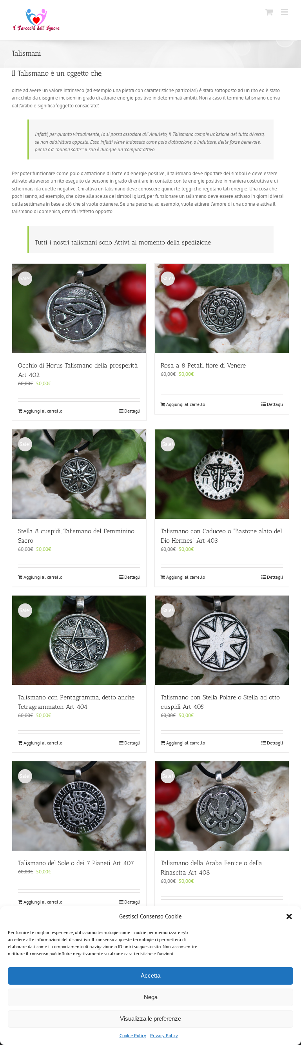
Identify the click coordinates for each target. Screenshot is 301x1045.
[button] (289, 916)
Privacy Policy (164, 1035)
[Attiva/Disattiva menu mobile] (285, 12)
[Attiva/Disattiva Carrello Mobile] (269, 12)
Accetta (150, 975)
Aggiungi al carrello (43, 411)
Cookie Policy (133, 1035)
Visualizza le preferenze (150, 1018)
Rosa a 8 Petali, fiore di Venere (203, 365)
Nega (151, 997)
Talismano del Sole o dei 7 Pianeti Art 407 (76, 863)
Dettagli (132, 411)
